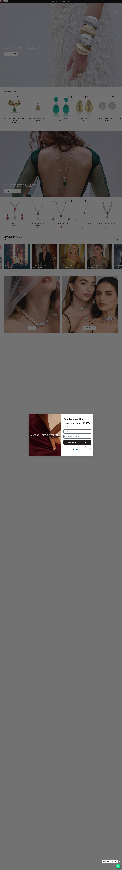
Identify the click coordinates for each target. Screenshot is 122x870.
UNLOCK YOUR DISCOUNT (77, 442)
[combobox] (67, 436)
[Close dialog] (91, 416)
